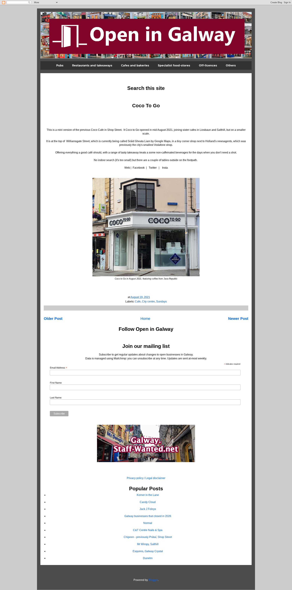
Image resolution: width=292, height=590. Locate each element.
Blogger (153, 580)
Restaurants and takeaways (92, 65)
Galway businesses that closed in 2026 (147, 516)
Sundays (161, 301)
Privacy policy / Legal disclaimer (146, 478)
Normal (147, 523)
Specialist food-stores (174, 65)
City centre (148, 301)
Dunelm (147, 558)
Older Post (53, 318)
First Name (56, 382)
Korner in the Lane (148, 495)
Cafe (138, 301)
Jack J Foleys (148, 509)
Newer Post (238, 318)
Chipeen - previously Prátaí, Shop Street (148, 537)
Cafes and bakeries (135, 65)
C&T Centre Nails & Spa (147, 530)
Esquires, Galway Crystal (148, 551)
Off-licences (208, 65)
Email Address (58, 367)
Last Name (56, 397)
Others (231, 65)
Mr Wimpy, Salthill (148, 544)
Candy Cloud (148, 502)
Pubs (59, 65)
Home (145, 318)
